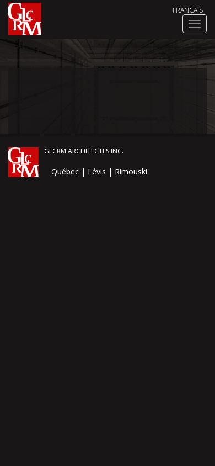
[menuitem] (187, 10)
